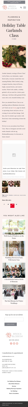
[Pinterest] (17, 343)
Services (14, 386)
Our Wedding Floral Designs (14, 381)
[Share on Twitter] (8, 204)
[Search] (20, 8)
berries (6, 195)
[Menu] (24, 8)
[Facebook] (11, 343)
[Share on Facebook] (4, 204)
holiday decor (23, 195)
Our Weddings (14, 391)
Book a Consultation (14, 393)
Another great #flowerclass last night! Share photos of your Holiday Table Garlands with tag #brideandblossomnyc (14, 171)
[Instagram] (14, 343)
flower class (16, 195)
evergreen (11, 195)
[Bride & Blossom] (14, 335)
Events (14, 108)
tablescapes (4, 196)
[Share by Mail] (16, 204)
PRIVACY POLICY (5, 405)
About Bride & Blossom (14, 383)
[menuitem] (14, 2)
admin (14, 39)
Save (13, 204)
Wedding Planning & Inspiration (14, 388)
